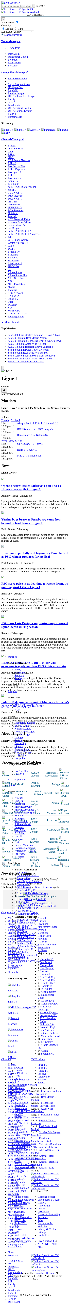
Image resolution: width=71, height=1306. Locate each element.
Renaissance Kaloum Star (33, 435)
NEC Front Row (23, 1208)
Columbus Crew (49, 1003)
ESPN (18, 1079)
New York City (47, 977)
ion (16, 1193)
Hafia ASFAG (27, 449)
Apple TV (20, 1105)
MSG (17, 1205)
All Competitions (17, 779)
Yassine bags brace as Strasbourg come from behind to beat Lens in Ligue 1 (31, 521)
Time (20, 28)
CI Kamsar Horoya (30, 443)
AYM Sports (21, 1152)
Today (18, 669)
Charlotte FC (23, 884)
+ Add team (14, 47)
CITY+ (18, 1170)
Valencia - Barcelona (50, 1144)
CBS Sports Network (26, 1084)
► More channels (10, 322)
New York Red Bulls (27, 893)
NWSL (18, 710)
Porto (17, 842)
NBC (17, 1081)
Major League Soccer (26, 704)
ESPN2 (18, 1087)
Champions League (25, 722)
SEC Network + (23, 1217)
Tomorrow (20, 672)
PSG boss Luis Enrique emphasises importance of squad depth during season (34, 625)
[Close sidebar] (2, 367)
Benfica (19, 839)
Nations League (23, 728)
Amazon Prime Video (26, 1146)
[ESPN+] (6, 132)
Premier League (23, 734)
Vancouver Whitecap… (29, 919)
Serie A (18, 740)
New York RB (47, 980)
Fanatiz (18, 1070)
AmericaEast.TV (23, 1149)
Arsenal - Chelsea (48, 1147)
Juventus (19, 827)
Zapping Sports (23, 1241)
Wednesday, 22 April (12, 440)
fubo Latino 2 (22, 1188)
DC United (23, 902)
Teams (11, 785)
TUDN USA (21, 1117)
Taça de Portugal (23, 752)
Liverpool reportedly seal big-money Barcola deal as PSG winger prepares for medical (34, 554)
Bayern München (24, 845)
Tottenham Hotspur (25, 812)
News (11, 1252)
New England (47, 968)
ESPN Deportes (23, 1093)
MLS (10, 1275)
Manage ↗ (14, 41)
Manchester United (24, 809)
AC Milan (20, 833)
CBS (17, 1076)
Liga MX (19, 774)
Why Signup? (51, 879)
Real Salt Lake (24, 940)
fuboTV (19, 1114)
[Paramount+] (49, 129)
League (9, 28)
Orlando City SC (25, 896)
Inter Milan (20, 830)
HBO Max (20, 1190)
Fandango (20, 1179)
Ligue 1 (19, 746)
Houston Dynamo (26, 922)
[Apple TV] (34, 129)
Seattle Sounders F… (29, 955)
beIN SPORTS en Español (22, 186)
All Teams (13, 966)
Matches (12, 656)
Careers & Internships (49, 1214)
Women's (13, 1255)
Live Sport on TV (47, 1241)
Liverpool (20, 803)
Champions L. (15, 1260)
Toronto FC (24, 899)
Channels (13, 972)
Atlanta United (48, 991)
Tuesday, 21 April (10, 420)
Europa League (23, 725)
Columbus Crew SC (28, 913)
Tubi (17, 1226)
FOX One (20, 1185)
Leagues (12, 691)
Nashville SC (24, 872)
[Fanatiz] (62, 129)
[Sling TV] (20, 129)
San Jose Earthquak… (28, 928)
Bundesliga (20, 743)
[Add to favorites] (4, 390)
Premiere (19, 1214)
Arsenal (19, 797)
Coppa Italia (21, 758)
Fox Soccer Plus (23, 1090)
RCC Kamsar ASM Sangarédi (35, 429)
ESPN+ (19, 1099)
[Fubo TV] (7, 129)
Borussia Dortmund (25, 848)
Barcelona (20, 818)
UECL (11, 1269)
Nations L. (13, 1266)
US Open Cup (22, 707)
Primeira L (13, 1296)
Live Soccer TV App (49, 1199)
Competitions (8, 72)
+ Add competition (17, 78)
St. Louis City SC (26, 934)
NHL (54, 1243)
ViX (17, 1232)
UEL (10, 1263)
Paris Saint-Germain (25, 850)
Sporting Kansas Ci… (29, 960)
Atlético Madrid (23, 824)
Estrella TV (21, 1176)
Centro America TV (25, 1167)
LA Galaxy (24, 952)
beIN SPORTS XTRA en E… (30, 1158)
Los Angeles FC (25, 925)
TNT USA (20, 1220)
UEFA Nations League (20, 111)
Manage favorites (13, 34)
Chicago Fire (23, 878)
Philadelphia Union (28, 907)
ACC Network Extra (25, 1143)
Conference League (25, 731)
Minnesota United (50, 1036)
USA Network (22, 1120)
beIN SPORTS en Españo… (29, 1111)
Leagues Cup (21, 771)
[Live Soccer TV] (11, 2)
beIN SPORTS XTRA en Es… (24, 234)
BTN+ (18, 1161)
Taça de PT (14, 1298)
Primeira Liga (22, 749)
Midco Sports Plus (24, 1199)
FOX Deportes (22, 1134)
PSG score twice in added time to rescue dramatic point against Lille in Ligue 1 (34, 585)
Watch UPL (21, 1235)
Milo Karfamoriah (29, 455)
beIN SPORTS (22, 1073)
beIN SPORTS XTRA (26, 1155)
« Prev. (5, 417)
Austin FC (23, 958)
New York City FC (26, 890)
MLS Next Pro (22, 1202)
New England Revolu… (29, 881)
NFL (47, 1243)
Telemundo (20, 1129)
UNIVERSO (21, 1132)
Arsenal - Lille (46, 1167)
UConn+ (19, 1229)
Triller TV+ (21, 1223)
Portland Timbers (26, 943)
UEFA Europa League (19, 108)
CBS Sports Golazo (25, 1164)
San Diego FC (25, 949)
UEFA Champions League (22, 96)
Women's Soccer (46, 1196)
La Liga (19, 737)
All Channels (15, 1246)
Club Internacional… (28, 875)
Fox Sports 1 (21, 1096)
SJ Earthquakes (48, 1018)
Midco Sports (22, 1196)
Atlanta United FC (27, 905)
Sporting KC (47, 1053)
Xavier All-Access (24, 1238)
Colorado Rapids (25, 937)
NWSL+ (19, 1211)
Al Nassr (19, 856)
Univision (20, 1137)
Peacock (19, 1140)
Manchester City (23, 806)
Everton (19, 815)
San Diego (46, 1039)
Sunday (18, 678)
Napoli (18, 836)
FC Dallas (22, 931)
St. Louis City (47, 1024)
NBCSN (19, 1126)
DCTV (18, 1173)
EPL (10, 1281)
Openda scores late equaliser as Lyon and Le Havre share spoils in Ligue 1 (31, 487)
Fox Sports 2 (21, 1102)
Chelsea (19, 800)
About (19, 394)
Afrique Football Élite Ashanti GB (37, 423)
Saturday (19, 675)
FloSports (20, 1182)
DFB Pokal (20, 755)
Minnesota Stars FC (28, 946)
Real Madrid (21, 821)
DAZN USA (21, 1123)
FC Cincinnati (24, 887)
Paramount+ (21, 1108)
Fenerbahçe (21, 853)
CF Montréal (24, 910)
